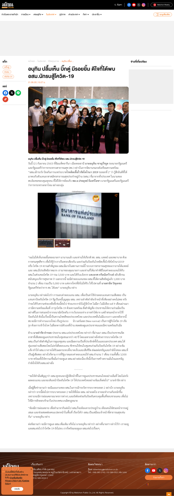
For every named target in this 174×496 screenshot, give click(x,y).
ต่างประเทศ (73, 14)
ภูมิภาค (62, 14)
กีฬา (85, 14)
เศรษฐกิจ (37, 14)
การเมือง (24, 14)
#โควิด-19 (8, 76)
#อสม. (6, 72)
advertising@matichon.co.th (105, 469)
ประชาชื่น (96, 14)
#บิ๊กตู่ (6, 67)
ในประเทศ (50, 14)
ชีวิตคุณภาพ (53, 61)
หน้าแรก (31, 61)
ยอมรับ (17, 489)
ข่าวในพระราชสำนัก (10, 14)
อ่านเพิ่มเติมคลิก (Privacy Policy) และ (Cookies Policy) (17, 480)
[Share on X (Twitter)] (12, 93)
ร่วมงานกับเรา (158, 477)
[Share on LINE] (18, 93)
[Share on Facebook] (5, 93)
